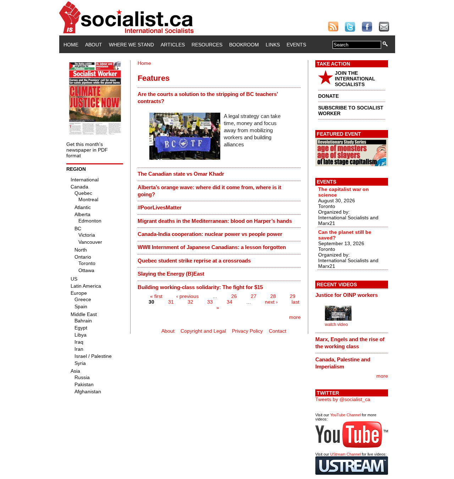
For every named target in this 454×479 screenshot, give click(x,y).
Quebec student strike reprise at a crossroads (194, 261)
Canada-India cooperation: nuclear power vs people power (210, 234)
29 (292, 296)
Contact (277, 331)
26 (234, 296)
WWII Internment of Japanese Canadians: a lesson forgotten (212, 247)
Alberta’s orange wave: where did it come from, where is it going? (209, 190)
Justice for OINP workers (346, 295)
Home (70, 44)
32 (190, 302)
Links (273, 44)
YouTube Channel (345, 415)
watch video (336, 324)
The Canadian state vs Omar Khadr (181, 174)
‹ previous (187, 296)
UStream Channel (345, 454)
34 (229, 302)
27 (253, 296)
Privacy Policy (247, 331)
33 (210, 302)
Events (296, 44)
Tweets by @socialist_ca (342, 399)
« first (156, 296)
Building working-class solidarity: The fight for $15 (200, 287)
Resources (207, 44)
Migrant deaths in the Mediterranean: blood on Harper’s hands (215, 221)
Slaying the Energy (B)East (171, 274)
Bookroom (244, 44)
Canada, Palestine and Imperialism (342, 363)
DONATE (328, 96)
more (295, 317)
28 (273, 296)
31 (171, 302)
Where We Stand (131, 44)
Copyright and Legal (203, 331)
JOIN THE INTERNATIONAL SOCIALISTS (355, 78)
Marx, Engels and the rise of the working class (349, 342)
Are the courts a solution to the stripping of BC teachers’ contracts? (208, 97)
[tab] (219, 97)
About (93, 44)
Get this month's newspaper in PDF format (87, 149)
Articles (173, 44)
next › (271, 302)
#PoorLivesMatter (160, 207)
